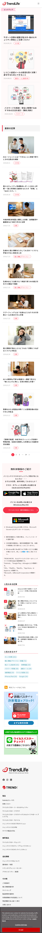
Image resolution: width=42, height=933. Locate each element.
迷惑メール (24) (26, 669)
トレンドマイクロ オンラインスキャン (14, 849)
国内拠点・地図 (7, 864)
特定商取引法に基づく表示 (11, 901)
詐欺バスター (6, 804)
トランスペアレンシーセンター (12, 868)
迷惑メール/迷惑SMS (22, 78)
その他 (17, 43)
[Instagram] (7, 780)
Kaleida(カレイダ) (8, 800)
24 (26, 455)
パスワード (19, 114)
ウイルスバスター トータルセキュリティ (15, 807)
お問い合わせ (6, 905)
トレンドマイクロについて (11, 861)
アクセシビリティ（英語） (10, 872)
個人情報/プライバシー (22, 257)
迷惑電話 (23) (9, 673)
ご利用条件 (6, 883)
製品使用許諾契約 (8, 894)
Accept (21, 930)
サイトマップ (6, 890)
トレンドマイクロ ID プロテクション (14, 824)
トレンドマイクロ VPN (9, 827)
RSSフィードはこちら (17, 687)
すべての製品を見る (8, 831)
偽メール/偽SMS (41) (12, 665)
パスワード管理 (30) (11, 669)
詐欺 (15, 226)
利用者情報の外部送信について (12, 897)
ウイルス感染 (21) (22, 673)
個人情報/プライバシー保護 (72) (15, 661)
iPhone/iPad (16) (11, 676)
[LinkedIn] (11, 780)
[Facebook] (3, 780)
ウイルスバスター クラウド (11, 811)
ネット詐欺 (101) (10, 657)
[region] (21, 920)
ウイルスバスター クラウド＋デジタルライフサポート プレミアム (20, 815)
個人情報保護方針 (8, 887)
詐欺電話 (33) (25, 665)
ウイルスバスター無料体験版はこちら (21, 510)
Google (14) (23, 676)
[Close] (39, 910)
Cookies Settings (21, 925)
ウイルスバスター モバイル (11, 820)
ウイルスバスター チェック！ (11, 842)
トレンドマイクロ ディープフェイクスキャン (16, 846)
